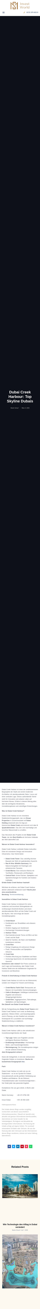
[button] (3, 12)
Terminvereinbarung (16, 894)
